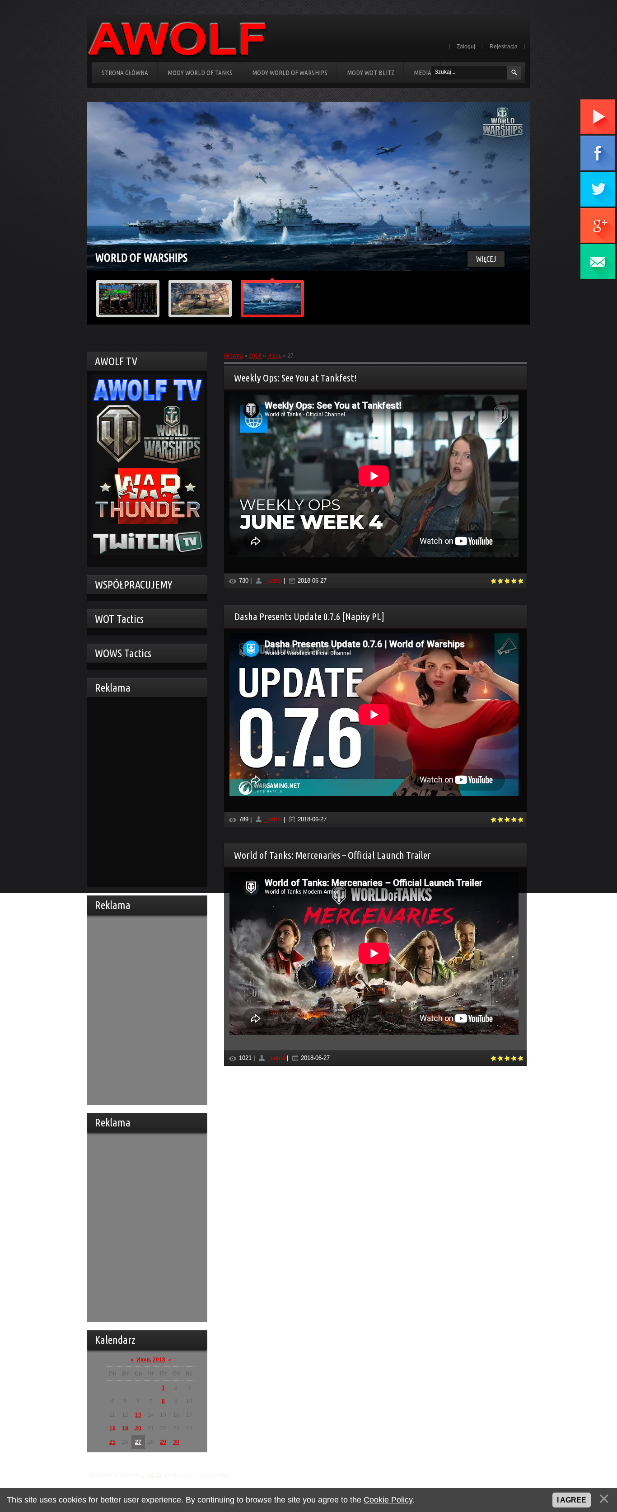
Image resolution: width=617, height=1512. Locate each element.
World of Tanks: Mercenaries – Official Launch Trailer (332, 855)
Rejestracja (504, 46)
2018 (255, 356)
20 (138, 1428)
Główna (233, 356)
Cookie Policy (388, 1499)
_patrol (273, 580)
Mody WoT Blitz (370, 72)
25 (112, 1442)
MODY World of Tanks (200, 72)
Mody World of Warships (289, 72)
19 (125, 1428)
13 (138, 1415)
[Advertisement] (145, 791)
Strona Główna (125, 72)
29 (163, 1442)
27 (138, 1442)
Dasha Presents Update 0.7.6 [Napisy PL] (309, 616)
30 (176, 1442)
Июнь (274, 356)
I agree (571, 1500)
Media (422, 72)
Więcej (486, 259)
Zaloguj (466, 46)
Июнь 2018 (150, 1360)
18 (112, 1428)
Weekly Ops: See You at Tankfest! (295, 377)
